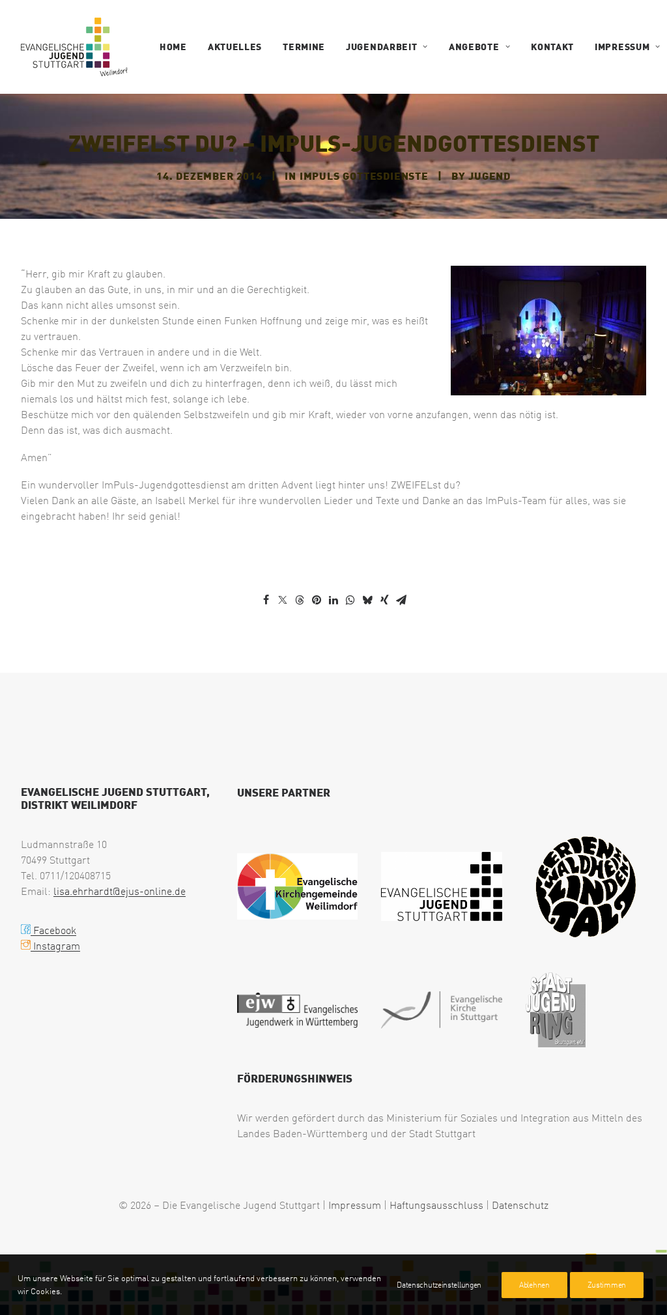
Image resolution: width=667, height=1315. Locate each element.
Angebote (474, 46)
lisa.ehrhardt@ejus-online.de (119, 891)
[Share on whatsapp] (350, 600)
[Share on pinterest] (316, 600)
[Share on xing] (384, 600)
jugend (489, 175)
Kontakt (552, 46)
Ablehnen (534, 1285)
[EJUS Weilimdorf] (74, 47)
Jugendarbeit (381, 46)
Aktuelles (235, 46)
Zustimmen (607, 1285)
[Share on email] (401, 600)
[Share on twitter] (283, 600)
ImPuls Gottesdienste (364, 175)
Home (173, 46)
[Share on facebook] (266, 600)
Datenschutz (520, 1204)
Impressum (622, 46)
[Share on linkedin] (333, 600)
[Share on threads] (299, 600)
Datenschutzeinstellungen (439, 1285)
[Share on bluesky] (367, 600)
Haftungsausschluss (436, 1204)
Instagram (55, 945)
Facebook (53, 930)
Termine (304, 46)
